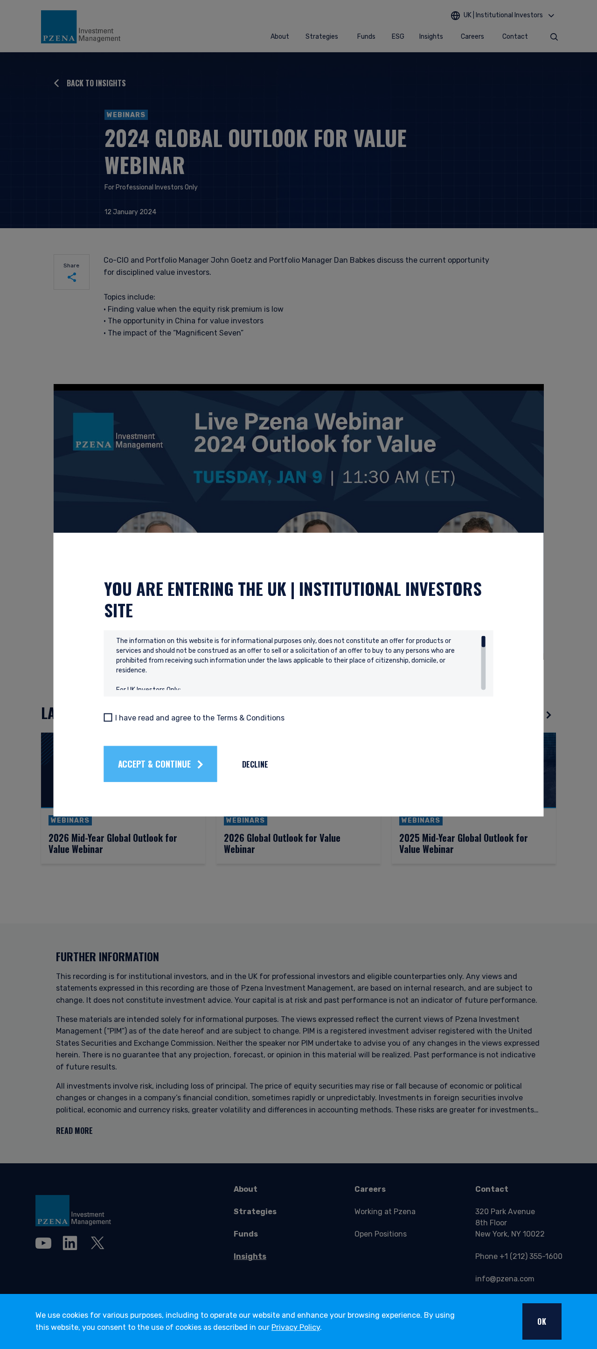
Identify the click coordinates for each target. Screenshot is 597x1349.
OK (542, 1321)
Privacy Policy (295, 1327)
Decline (255, 763)
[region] (301, 663)
